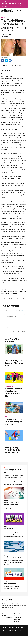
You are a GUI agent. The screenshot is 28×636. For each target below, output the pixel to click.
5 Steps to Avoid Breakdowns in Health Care (14, 557)
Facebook (2, 60)
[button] (26, 10)
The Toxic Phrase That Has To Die (13, 22)
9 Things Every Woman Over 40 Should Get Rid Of (13, 450)
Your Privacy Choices (18, 631)
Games (5, 526)
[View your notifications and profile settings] (24, 322)
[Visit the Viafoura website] (21, 331)
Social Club (17, 615)
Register (22, 310)
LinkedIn (10, 60)
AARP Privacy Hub (6, 631)
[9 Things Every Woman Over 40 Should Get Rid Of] (14, 435)
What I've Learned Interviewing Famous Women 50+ (13, 392)
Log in (17, 310)
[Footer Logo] (14, 599)
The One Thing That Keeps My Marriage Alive (14, 363)
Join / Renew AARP (7, 617)
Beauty (3, 17)
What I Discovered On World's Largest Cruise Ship (13, 422)
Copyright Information (8, 627)
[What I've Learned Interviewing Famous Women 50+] (14, 377)
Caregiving (7, 554)
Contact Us (17, 612)
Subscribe (19, 11)
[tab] (8, 322)
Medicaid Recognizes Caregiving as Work (11, 503)
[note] (13, 57)
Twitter (6, 60)
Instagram (17, 621)
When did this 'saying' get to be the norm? (14, 29)
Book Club (5, 615)
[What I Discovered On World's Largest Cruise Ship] (14, 407)
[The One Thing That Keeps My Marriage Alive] (14, 349)
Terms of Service (20, 627)
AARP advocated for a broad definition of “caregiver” (11, 507)
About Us (4, 612)
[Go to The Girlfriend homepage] (3, 10)
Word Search (8, 528)
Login (12, 11)
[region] (14, 320)
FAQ (3, 614)
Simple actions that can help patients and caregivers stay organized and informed (13, 562)
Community (17, 614)
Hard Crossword (10, 584)
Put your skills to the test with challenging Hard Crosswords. (12, 587)
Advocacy (6, 500)
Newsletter (17, 617)
